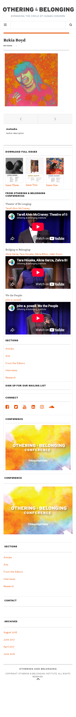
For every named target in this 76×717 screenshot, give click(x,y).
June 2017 (9, 639)
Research (10, 377)
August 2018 (10, 632)
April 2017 (9, 646)
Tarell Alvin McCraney (17, 208)
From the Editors (15, 363)
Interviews (11, 370)
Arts (7, 356)
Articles (9, 348)
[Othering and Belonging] (38, 9)
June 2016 (9, 654)
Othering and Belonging (38, 669)
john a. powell (13, 300)
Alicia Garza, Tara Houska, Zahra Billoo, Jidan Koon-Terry (34, 256)
